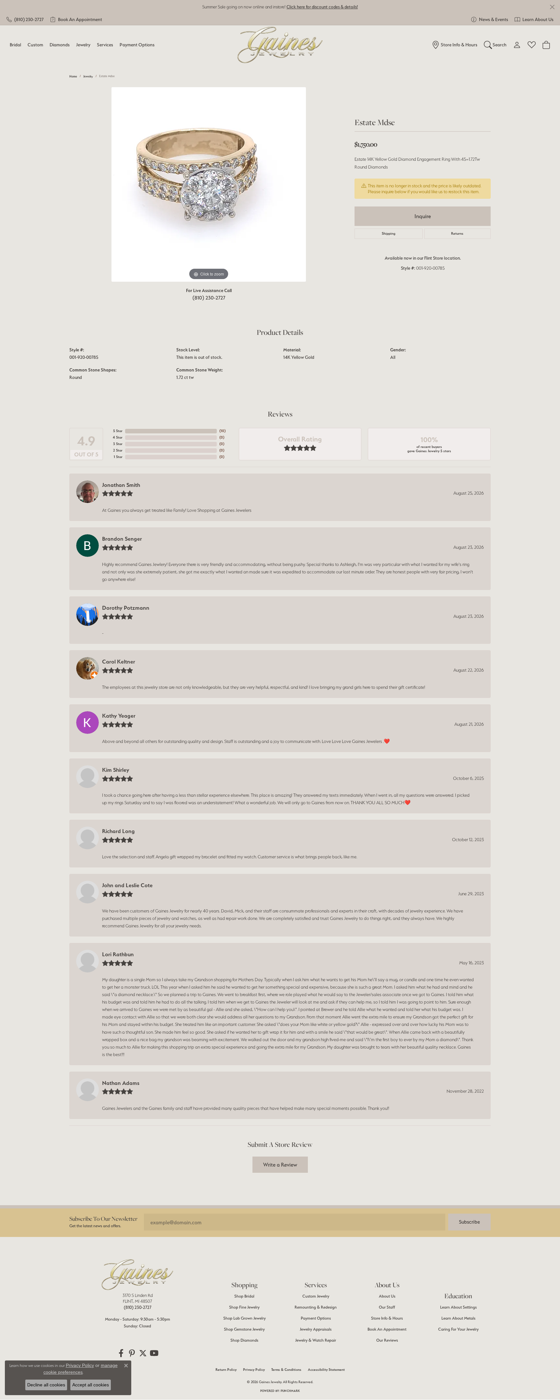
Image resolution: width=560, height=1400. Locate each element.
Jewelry (83, 44)
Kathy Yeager (118, 715)
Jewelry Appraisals (316, 1329)
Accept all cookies (90, 1384)
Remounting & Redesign (316, 1307)
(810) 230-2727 (208, 298)
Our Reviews (387, 1340)
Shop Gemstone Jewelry (244, 1329)
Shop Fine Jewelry (244, 1307)
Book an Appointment (387, 1329)
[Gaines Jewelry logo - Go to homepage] (280, 44)
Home (73, 76)
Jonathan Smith (121, 485)
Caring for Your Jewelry (458, 1329)
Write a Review (280, 1164)
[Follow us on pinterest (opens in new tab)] (132, 1353)
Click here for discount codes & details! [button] (322, 6)
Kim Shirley (115, 770)
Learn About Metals (458, 1318)
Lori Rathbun (118, 954)
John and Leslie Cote (127, 885)
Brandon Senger (122, 538)
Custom (35, 44)
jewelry (88, 76)
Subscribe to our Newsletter (103, 1218)
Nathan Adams (120, 1083)
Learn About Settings (458, 1307)
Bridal (15, 44)
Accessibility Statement (326, 1370)
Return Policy (226, 1370)
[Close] (552, 7)
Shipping (388, 233)
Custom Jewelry (315, 1296)
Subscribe (469, 1222)
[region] (208, 184)
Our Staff (387, 1307)
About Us (387, 1296)
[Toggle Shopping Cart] (546, 44)
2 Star (117, 450)
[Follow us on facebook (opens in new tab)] (121, 1353)
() (222, 431)
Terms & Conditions (286, 1370)
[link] (25, 19)
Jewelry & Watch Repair (315, 1340)
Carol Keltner (118, 661)
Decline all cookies (46, 1384)
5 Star (117, 431)
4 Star (117, 437)
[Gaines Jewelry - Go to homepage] (137, 1274)
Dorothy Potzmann (125, 608)
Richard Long (118, 831)
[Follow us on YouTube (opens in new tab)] (154, 1353)
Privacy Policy (254, 1370)
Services (105, 44)
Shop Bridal (244, 1296)
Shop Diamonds (244, 1340)
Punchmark (290, 1391)
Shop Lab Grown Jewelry (244, 1318)
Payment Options (137, 44)
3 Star (117, 444)
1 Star (118, 457)
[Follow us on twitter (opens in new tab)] (143, 1353)
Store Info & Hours (387, 1318)
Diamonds (60, 44)
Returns (457, 233)
